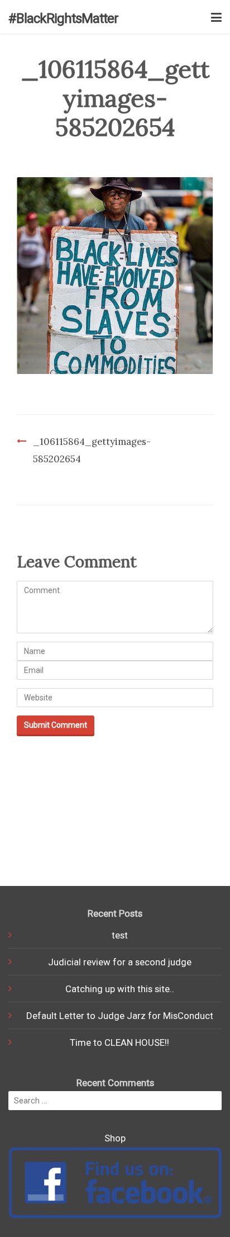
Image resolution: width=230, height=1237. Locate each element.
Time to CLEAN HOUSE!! (119, 1042)
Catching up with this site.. (119, 988)
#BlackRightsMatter (63, 18)
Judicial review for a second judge (119, 962)
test (120, 935)
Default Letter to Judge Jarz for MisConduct (119, 1015)
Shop (115, 1138)
